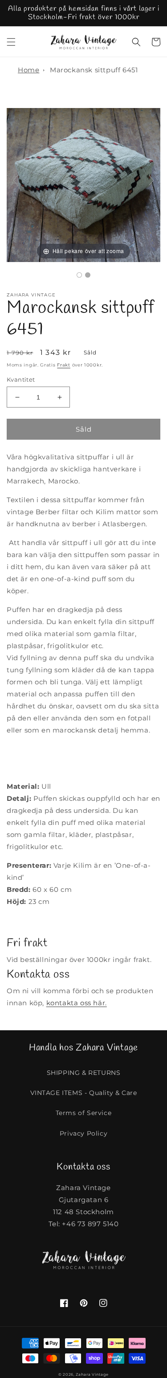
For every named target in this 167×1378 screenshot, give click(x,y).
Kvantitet (21, 379)
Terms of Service (84, 1113)
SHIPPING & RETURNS (84, 1073)
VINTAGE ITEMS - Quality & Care (83, 1093)
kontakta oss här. (76, 1003)
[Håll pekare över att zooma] (83, 184)
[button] (11, 42)
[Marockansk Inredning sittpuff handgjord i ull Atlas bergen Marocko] (79, 275)
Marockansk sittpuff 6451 (94, 70)
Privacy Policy (83, 1133)
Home (28, 70)
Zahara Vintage (92, 1374)
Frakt (63, 365)
